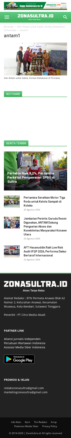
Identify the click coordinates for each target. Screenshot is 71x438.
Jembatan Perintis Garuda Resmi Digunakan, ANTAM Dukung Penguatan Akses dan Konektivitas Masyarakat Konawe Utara (45, 226)
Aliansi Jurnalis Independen (22, 339)
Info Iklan (16, 422)
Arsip (54, 422)
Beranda (8, 26)
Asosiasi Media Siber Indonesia (24, 347)
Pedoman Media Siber (26, 426)
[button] (6, 17)
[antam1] (35, 74)
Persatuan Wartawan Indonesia (24, 343)
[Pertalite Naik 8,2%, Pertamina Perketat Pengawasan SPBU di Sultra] (35, 171)
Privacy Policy (49, 426)
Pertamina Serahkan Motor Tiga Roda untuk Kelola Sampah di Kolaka (44, 201)
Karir (27, 422)
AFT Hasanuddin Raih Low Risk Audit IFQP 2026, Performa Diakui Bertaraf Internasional (45, 251)
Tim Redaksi (40, 422)
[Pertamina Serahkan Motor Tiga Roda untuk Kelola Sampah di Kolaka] (12, 202)
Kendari (28, 306)
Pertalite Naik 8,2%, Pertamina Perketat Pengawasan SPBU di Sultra (31, 177)
